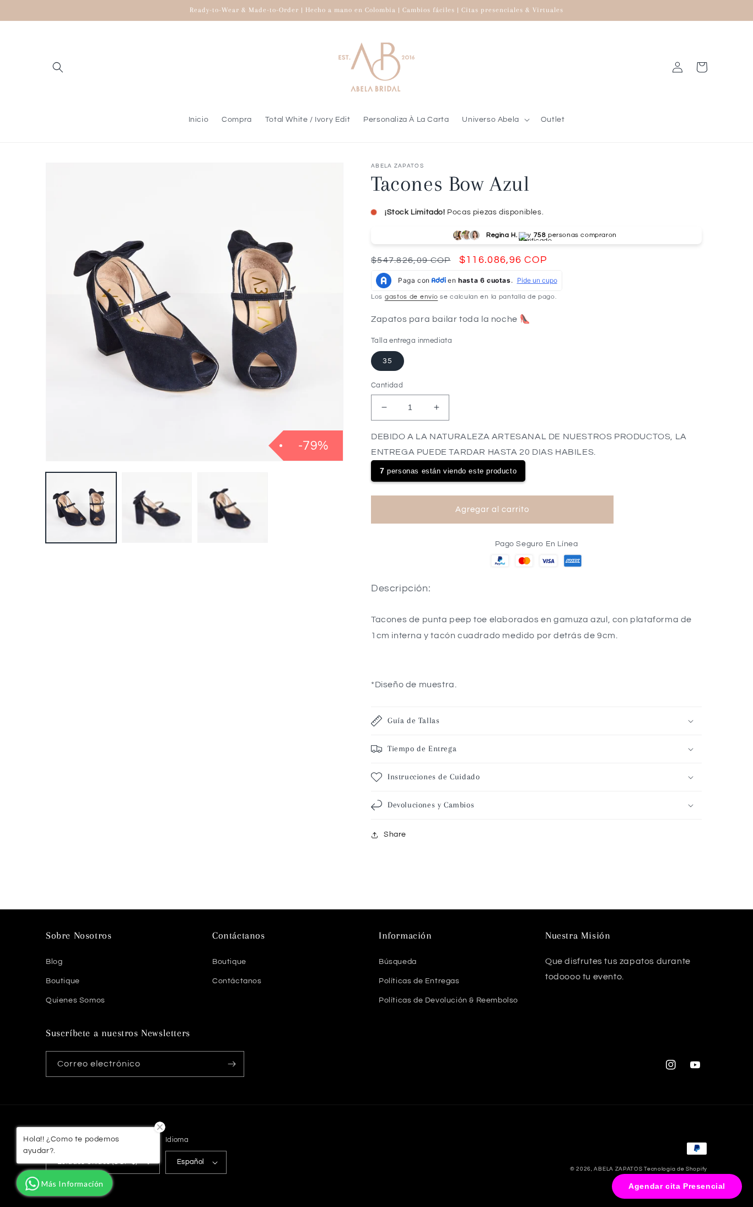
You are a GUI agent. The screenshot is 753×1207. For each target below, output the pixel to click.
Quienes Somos (75, 1000)
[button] (58, 67)
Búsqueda (398, 962)
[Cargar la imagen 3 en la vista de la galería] (232, 507)
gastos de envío (411, 296)
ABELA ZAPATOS (619, 1169)
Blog (54, 962)
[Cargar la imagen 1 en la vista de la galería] (81, 507)
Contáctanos (237, 981)
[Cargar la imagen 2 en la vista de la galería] (157, 507)
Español (191, 1162)
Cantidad (387, 385)
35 (387, 361)
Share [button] (395, 834)
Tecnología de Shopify (675, 1169)
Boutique (63, 981)
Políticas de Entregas (419, 981)
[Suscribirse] (231, 1064)
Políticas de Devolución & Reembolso (448, 1000)
